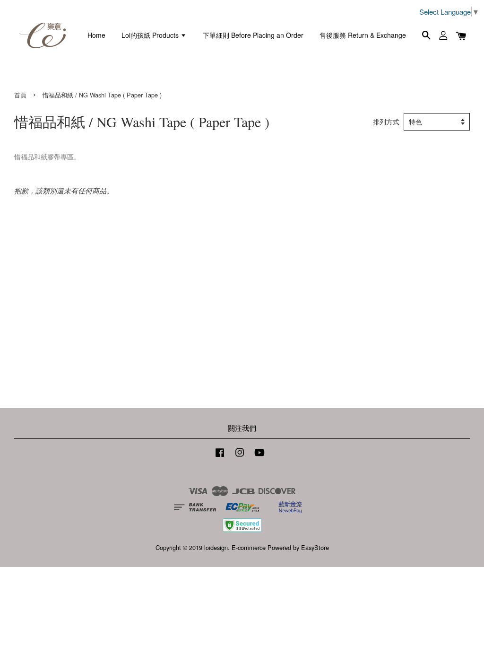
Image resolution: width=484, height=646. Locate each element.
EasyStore (315, 547)
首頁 (20, 94)
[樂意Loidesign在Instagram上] (239, 456)
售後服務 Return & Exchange (363, 35)
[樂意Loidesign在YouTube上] (259, 456)
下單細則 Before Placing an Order (253, 35)
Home (96, 35)
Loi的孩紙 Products (151, 35)
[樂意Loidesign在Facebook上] (219, 456)
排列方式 (386, 121)
